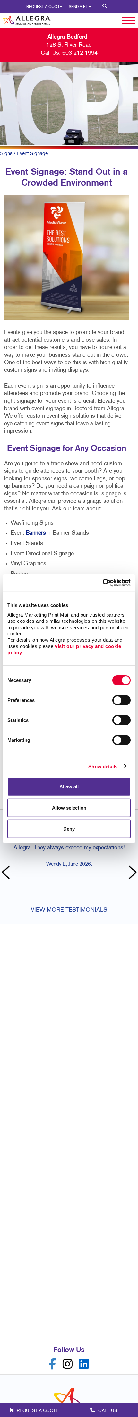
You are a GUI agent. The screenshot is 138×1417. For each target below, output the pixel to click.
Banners (36, 533)
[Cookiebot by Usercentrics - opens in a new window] (102, 582)
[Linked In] (84, 1364)
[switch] (121, 700)
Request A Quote (44, 7)
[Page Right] (131, 873)
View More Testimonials (69, 910)
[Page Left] (6, 873)
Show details (102, 766)
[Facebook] (52, 1364)
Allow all (69, 786)
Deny (69, 829)
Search (104, 6)
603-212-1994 (80, 53)
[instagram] (67, 1364)
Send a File (80, 7)
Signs (6, 153)
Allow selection (69, 807)
